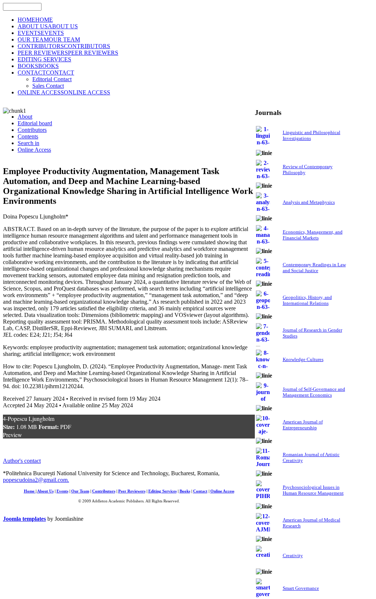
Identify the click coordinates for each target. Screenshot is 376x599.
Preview (12, 435)
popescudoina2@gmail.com (35, 480)
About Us (45, 491)
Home (30, 491)
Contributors (103, 491)
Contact (200, 491)
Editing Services (162, 491)
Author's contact (22, 461)
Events (62, 491)
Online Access (222, 491)
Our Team (80, 491)
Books (185, 491)
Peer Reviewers (131, 491)
